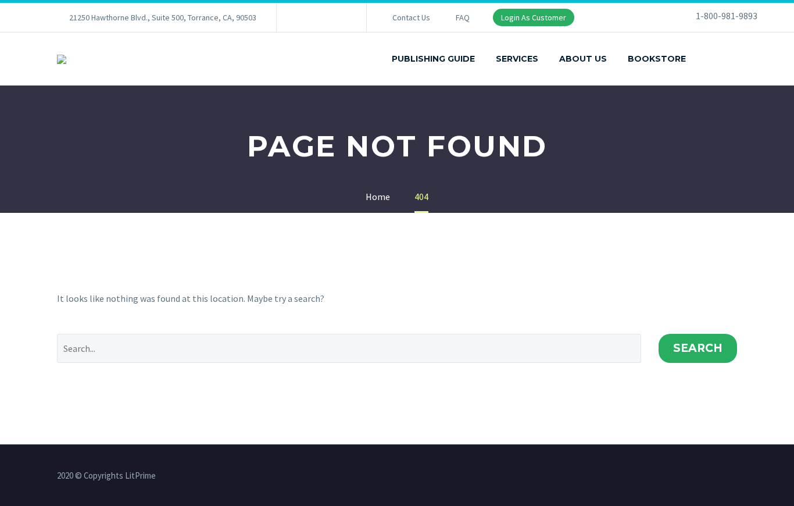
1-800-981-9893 (726, 16)
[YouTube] (337, 17)
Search (698, 348)
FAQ (463, 17)
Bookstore (657, 59)
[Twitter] (320, 17)
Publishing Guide (433, 59)
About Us (583, 59)
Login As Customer (533, 17)
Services (517, 59)
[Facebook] (303, 17)
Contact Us (411, 17)
